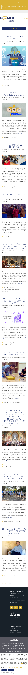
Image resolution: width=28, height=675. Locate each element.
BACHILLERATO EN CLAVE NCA (14, 195)
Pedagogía (6, 85)
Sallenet (12, 624)
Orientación (7, 137)
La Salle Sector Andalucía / (8, 643)
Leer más (21, 81)
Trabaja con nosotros (15, 626)
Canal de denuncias (14, 630)
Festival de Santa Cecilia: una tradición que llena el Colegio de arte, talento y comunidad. (14, 246)
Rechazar (11, 670)
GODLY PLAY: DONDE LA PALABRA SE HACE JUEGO (14, 353)
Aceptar (4, 670)
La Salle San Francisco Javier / (9, 648)
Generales (6, 187)
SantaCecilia (5, 291)
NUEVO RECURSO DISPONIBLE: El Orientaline (14, 94)
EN (2, 6)
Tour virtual (12, 628)
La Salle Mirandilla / (16, 650)
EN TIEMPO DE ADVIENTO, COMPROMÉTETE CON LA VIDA (14, 301)
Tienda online (13, 622)
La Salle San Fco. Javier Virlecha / (17, 646)
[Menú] (27, 18)
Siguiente (11, 583)
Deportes (6, 521)
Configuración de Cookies (7, 672)
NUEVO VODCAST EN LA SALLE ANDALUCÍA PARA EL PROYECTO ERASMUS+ (14, 476)
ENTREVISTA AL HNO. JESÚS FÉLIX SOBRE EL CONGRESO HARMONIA (14, 531)
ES (2, 7)
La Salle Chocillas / (20, 643)
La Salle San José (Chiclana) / (14, 651)
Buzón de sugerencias (15, 632)
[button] (25, 18)
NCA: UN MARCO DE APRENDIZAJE (14, 146)
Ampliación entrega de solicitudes (14, 37)
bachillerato (7, 289)
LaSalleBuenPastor (15, 289)
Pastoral (6, 343)
